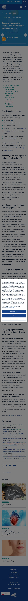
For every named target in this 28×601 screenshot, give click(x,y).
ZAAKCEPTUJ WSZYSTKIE (14, 311)
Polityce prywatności (9, 307)
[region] (14, 300)
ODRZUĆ (14, 315)
